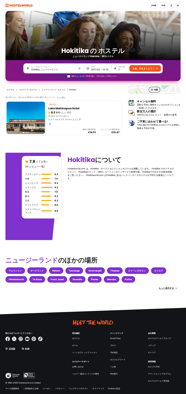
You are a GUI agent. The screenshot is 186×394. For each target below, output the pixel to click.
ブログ (113, 345)
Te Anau (37, 279)
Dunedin (77, 279)
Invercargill (95, 270)
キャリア (152, 352)
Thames (114, 270)
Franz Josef (57, 279)
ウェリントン (15, 270)
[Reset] (79, 68)
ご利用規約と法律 (31, 388)
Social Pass (115, 338)
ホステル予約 (154, 366)
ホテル (75, 345)
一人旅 (113, 366)
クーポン (47, 388)
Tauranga (74, 270)
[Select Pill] (171, 5)
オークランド (37, 270)
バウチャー (60, 388)
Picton (94, 279)
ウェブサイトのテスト (78, 388)
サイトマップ (98, 388)
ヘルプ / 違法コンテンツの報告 (85, 374)
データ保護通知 (12, 388)
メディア (152, 345)
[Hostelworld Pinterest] (34, 339)
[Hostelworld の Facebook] (7, 339)
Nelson (56, 270)
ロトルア (158, 270)
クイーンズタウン (137, 270)
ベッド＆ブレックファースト (84, 352)
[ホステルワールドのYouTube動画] (27, 339)
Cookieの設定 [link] (114, 388)
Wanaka (111, 279)
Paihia (128, 279)
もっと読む (61, 97)
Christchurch (16, 279)
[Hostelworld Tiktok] (40, 339)
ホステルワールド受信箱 (158, 381)
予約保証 (114, 352)
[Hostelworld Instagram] (21, 339)
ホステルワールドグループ (159, 338)
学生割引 (114, 374)
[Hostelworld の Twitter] (14, 339)
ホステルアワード (118, 359)
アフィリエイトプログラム (159, 374)
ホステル (52, 104)
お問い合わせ (78, 366)
